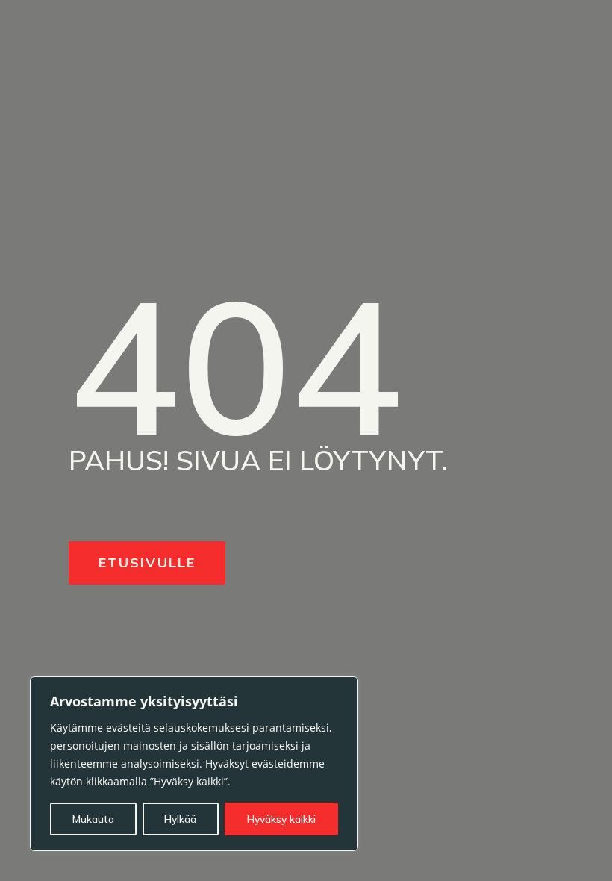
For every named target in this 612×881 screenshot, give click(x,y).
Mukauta (93, 819)
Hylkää (180, 819)
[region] (194, 763)
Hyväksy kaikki (281, 819)
